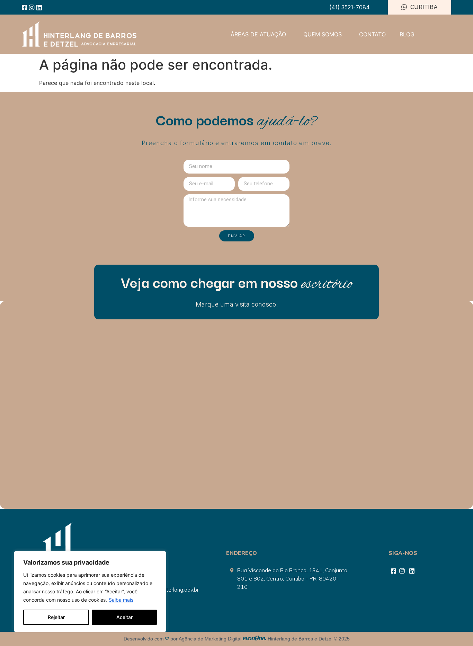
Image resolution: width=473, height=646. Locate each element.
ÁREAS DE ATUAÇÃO (258, 34)
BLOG (407, 34)
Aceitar (124, 617)
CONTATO (372, 34)
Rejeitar (56, 617)
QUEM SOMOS (322, 34)
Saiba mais (121, 600)
